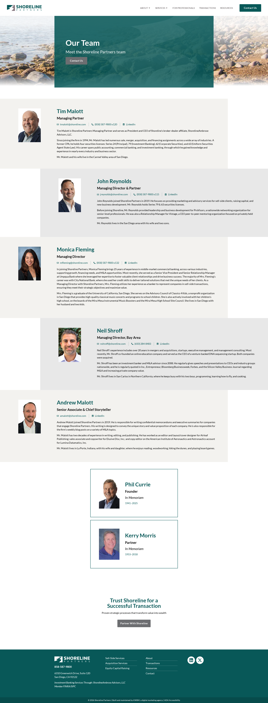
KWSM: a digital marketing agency (148, 700)
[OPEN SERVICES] (167, 8)
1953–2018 (131, 554)
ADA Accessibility (172, 700)
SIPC (73, 686)
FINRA (66, 686)
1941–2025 (131, 503)
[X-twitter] (200, 660)
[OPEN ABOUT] (150, 8)
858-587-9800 (63, 666)
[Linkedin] (191, 660)
